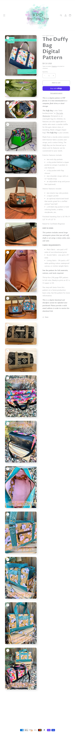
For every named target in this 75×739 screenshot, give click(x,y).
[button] (4, 15)
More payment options (56, 93)
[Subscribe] (39, 717)
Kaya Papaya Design (15, 733)
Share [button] (46, 317)
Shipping (54, 66)
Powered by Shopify (26, 733)
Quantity (45, 72)
